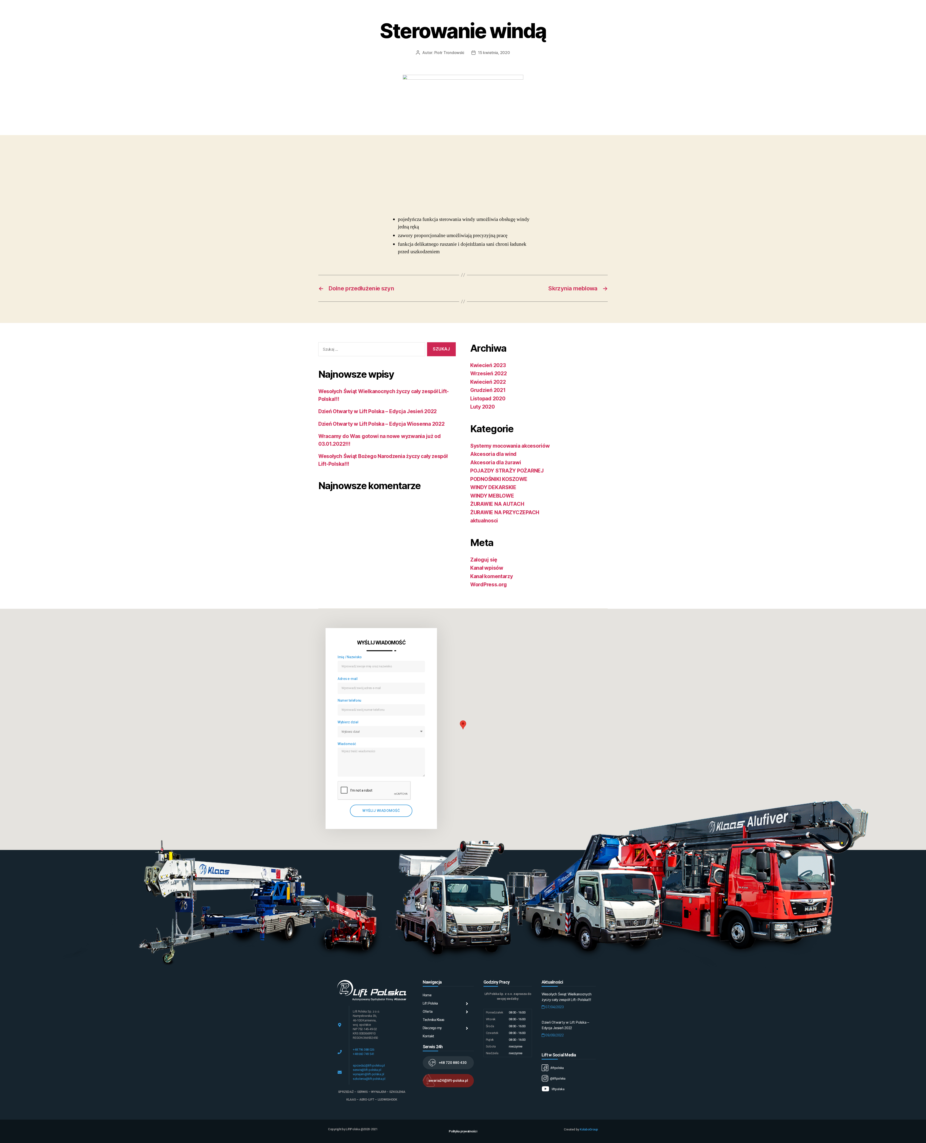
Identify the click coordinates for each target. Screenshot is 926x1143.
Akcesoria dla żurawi (495, 462)
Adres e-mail (348, 679)
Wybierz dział (348, 722)
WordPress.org (488, 585)
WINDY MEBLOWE (492, 496)
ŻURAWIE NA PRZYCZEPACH (504, 512)
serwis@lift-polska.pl (367, 1070)
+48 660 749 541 (363, 1054)
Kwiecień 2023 (488, 365)
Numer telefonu (349, 700)
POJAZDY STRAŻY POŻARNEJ (507, 471)
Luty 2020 (482, 407)
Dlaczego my (432, 1028)
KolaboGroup (589, 1129)
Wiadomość (347, 744)
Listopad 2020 (487, 399)
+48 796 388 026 (363, 1049)
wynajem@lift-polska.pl (368, 1074)
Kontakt (428, 1036)
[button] (448, 1062)
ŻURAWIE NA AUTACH (497, 504)
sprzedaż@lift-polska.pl (369, 1065)
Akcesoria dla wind (493, 454)
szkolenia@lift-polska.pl (369, 1079)
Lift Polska (430, 1003)
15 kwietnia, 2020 (494, 52)
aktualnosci (484, 521)
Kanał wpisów (486, 568)
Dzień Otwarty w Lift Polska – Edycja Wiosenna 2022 (381, 424)
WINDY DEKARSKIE (493, 487)
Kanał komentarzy (491, 576)
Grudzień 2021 (488, 390)
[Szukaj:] (370, 350)
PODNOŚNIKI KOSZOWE (498, 479)
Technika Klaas (433, 1020)
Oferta (427, 1011)
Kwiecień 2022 (488, 382)
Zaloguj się (483, 560)
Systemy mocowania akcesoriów (510, 446)
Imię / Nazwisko (350, 657)
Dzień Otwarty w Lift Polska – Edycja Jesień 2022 (377, 411)
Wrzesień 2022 (488, 373)
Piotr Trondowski (449, 52)
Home (427, 995)
